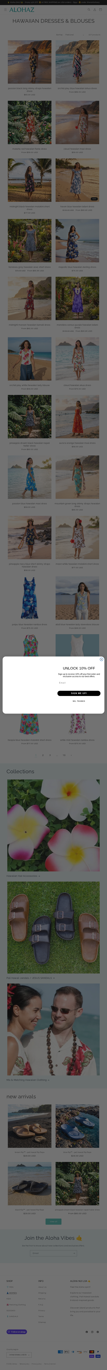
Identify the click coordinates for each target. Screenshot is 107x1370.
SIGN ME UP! (79, 693)
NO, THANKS (79, 701)
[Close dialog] (101, 659)
